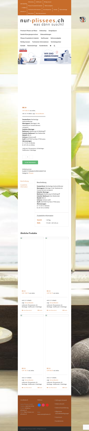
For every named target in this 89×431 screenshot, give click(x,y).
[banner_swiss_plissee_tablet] (44, 48)
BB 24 (23, 291)
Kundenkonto (59, 421)
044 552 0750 (30, 406)
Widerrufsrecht (59, 404)
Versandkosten (39, 113)
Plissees (31, 173)
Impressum (58, 417)
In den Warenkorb (30, 162)
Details (40, 310)
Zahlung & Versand (61, 400)
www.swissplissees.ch (43, 414)
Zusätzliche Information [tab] (24, 186)
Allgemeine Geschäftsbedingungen (61, 412)
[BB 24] (32, 262)
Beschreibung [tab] (24, 181)
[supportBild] (82, 16)
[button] (54, 45)
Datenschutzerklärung (61, 408)
